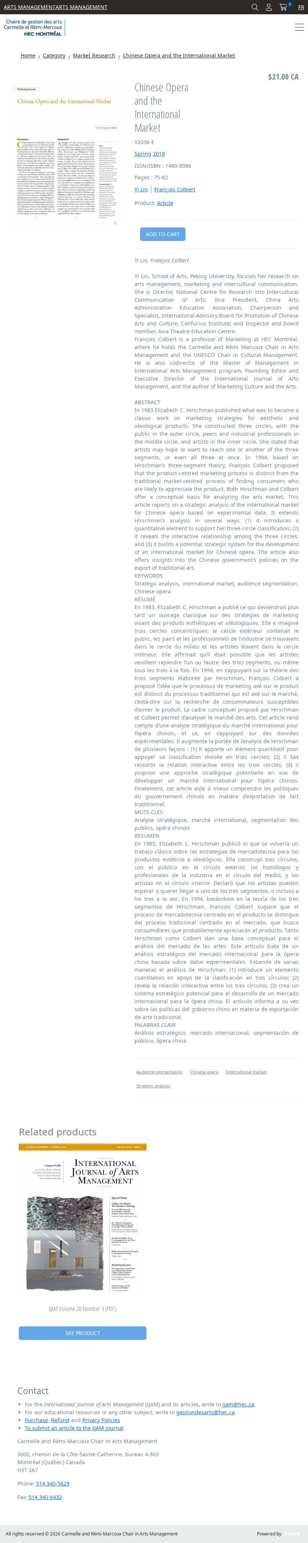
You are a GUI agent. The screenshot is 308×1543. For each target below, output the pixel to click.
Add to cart (163, 234)
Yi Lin (141, 189)
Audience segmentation (159, 1072)
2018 (159, 153)
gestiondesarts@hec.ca (205, 1412)
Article (165, 202)
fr (301, 7)
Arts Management (30, 7)
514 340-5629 (52, 1483)
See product (82, 1333)
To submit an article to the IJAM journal (74, 1428)
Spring (142, 153)
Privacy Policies (101, 1420)
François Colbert (174, 189)
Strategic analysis (153, 1085)
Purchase (36, 1420)
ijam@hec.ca (238, 1404)
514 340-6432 (45, 1497)
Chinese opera (204, 1072)
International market (246, 1072)
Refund (60, 1420)
